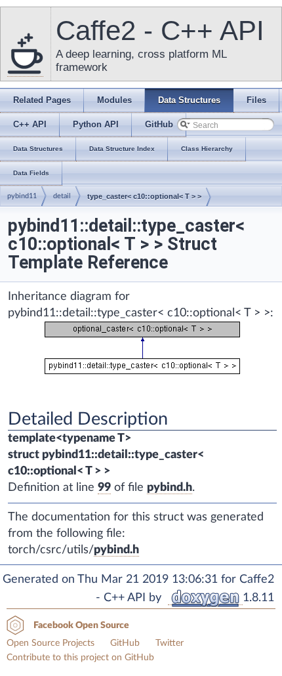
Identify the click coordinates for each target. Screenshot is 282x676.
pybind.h (169, 488)
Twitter (169, 643)
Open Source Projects (50, 643)
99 (104, 488)
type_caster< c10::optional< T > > (144, 196)
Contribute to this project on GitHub (80, 657)
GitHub (125, 643)
